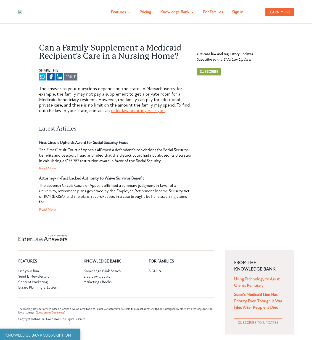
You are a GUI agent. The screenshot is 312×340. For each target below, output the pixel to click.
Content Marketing (33, 282)
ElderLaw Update (97, 276)
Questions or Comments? (50, 312)
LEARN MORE (279, 12)
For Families (213, 12)
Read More (47, 168)
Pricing (145, 12)
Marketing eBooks (98, 282)
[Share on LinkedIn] (59, 77)
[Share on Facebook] (51, 77)
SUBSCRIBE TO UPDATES (258, 322)
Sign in (237, 12)
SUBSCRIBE (209, 71)
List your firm (28, 271)
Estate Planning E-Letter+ (38, 287)
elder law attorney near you (138, 110)
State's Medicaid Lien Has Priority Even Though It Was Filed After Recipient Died (258, 301)
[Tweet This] (42, 77)
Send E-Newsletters (33, 276)
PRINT (71, 77)
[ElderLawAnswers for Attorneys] (141, 238)
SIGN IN (155, 271)
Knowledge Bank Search (102, 271)
